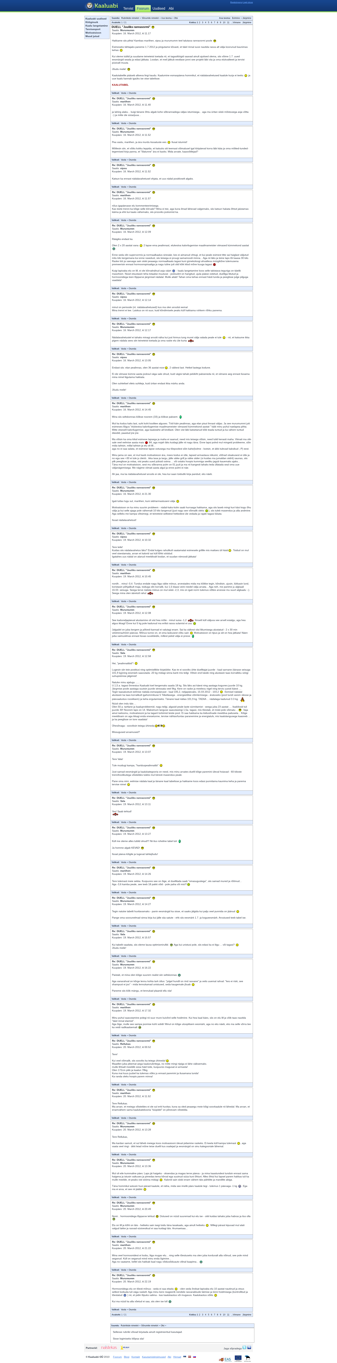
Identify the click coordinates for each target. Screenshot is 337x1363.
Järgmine (246, 18)
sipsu (123, 168)
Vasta (123, 93)
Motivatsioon (93, 32)
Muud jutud (92, 36)
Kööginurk (91, 22)
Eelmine (236, 18)
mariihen (125, 101)
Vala (122, 653)
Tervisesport (92, 29)
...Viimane (236, 22)
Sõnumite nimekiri (150, 18)
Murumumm (127, 30)
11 (228, 22)
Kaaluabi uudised (96, 18)
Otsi (176, 18)
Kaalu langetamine (96, 25)
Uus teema (166, 18)
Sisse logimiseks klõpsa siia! (128, 1338)
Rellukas (125, 1043)
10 (224, 22)
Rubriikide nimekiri (130, 18)
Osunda (132, 93)
